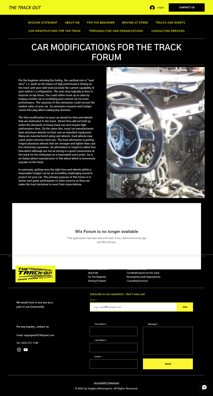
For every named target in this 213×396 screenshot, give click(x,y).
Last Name (100, 340)
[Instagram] (18, 349)
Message (152, 324)
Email (93, 300)
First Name (100, 324)
